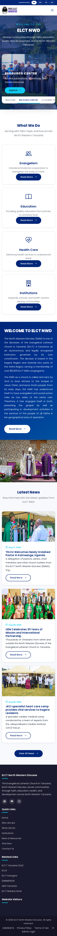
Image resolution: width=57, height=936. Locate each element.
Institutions (8, 833)
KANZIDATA (8, 927)
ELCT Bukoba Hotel (12, 891)
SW (40, 2)
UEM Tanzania (9, 885)
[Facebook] (4, 801)
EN (34, 2)
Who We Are (8, 822)
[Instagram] (19, 801)
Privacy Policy (24, 927)
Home (5, 817)
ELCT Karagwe (9, 875)
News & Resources (11, 838)
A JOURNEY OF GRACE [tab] (28, 100)
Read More (27, 176)
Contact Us (8, 848)
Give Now (7, 843)
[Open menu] (52, 10)
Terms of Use (42, 927)
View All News (26, 753)
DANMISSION (8, 880)
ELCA (4, 870)
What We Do (8, 828)
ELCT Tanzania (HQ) (13, 865)
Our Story (15, 90)
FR (46, 2)
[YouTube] (12, 801)
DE (52, 2)
